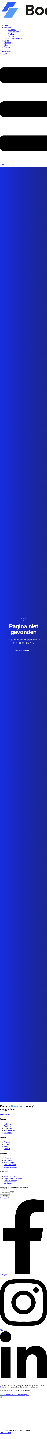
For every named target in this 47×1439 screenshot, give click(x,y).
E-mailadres (4, 1193)
